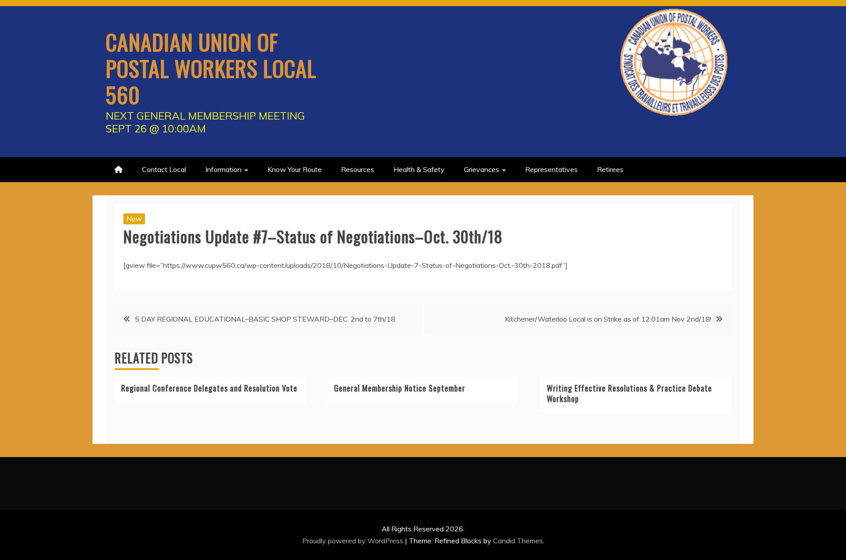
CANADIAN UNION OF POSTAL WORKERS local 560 (211, 67)
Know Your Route (294, 169)
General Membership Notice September (399, 388)
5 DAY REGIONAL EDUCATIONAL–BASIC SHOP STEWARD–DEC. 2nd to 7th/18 (265, 319)
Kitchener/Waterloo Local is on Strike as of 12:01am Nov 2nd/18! (608, 319)
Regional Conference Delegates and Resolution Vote (209, 388)
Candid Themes (518, 540)
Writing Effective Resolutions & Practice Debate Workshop (629, 393)
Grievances (481, 169)
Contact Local (164, 169)
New (134, 218)
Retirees (610, 169)
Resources (357, 169)
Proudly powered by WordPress (353, 540)
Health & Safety (419, 169)
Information (223, 169)
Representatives (551, 169)
